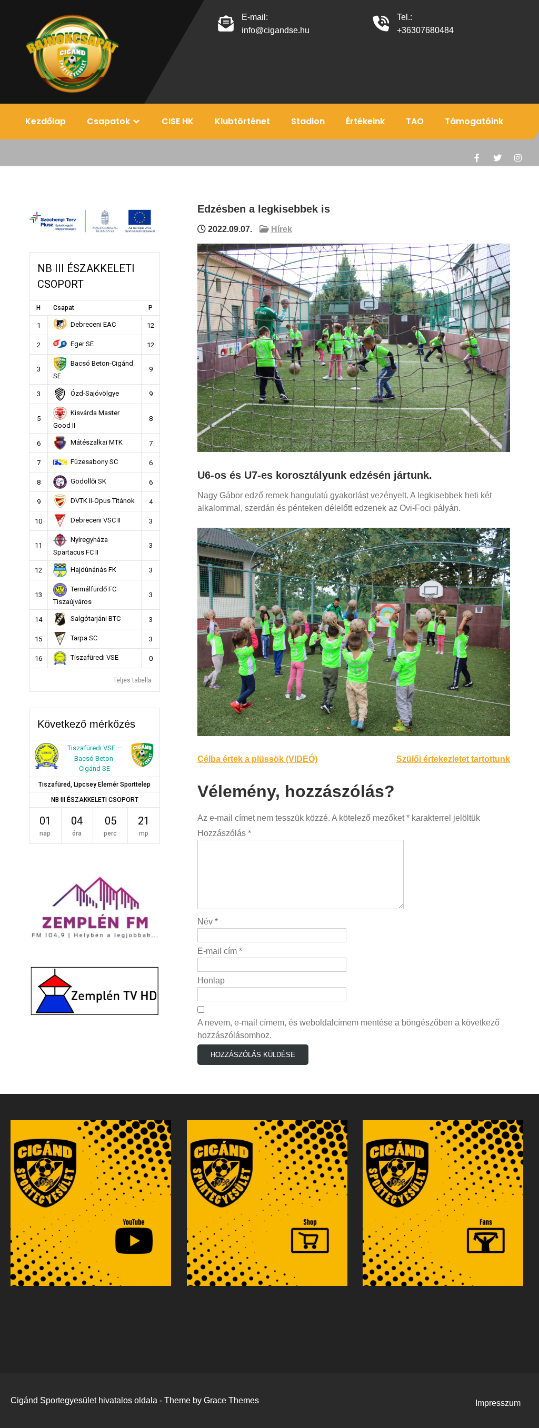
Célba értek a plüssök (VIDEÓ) (257, 759)
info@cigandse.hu (276, 30)
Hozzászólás (224, 833)
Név (207, 921)
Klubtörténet (242, 121)
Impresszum (498, 1403)
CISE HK (178, 121)
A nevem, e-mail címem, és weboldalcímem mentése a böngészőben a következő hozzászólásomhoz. (348, 1029)
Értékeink (365, 121)
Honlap (211, 980)
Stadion (308, 121)
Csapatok (108, 121)
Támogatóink (474, 121)
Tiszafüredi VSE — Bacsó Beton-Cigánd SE (94, 758)
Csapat (63, 307)
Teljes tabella (132, 680)
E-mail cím (219, 951)
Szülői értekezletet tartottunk (453, 759)
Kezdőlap (45, 121)
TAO (415, 121)
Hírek (281, 229)
